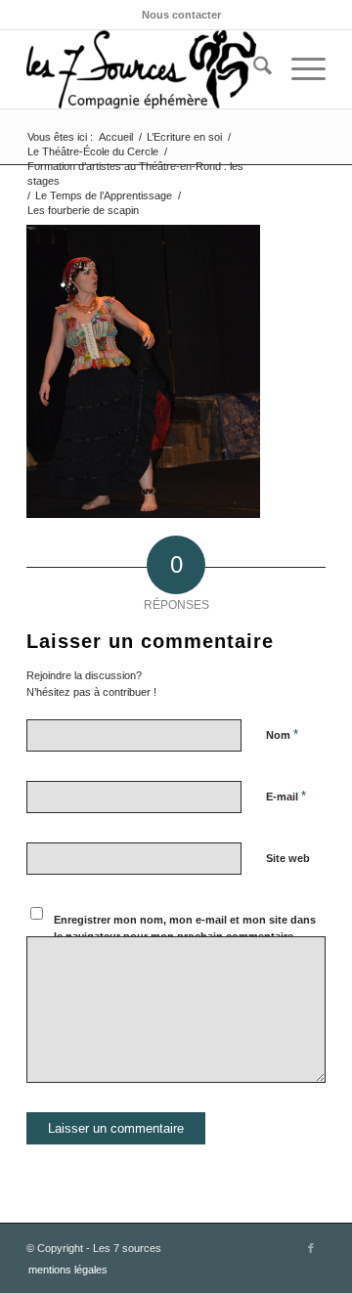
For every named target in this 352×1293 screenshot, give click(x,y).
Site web (288, 858)
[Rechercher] (253, 69)
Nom (282, 734)
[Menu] (299, 69)
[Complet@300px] (146, 69)
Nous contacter (181, 15)
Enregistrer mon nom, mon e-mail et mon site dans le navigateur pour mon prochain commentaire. (185, 928)
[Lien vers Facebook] (311, 1248)
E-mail (286, 796)
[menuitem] (181, 15)
